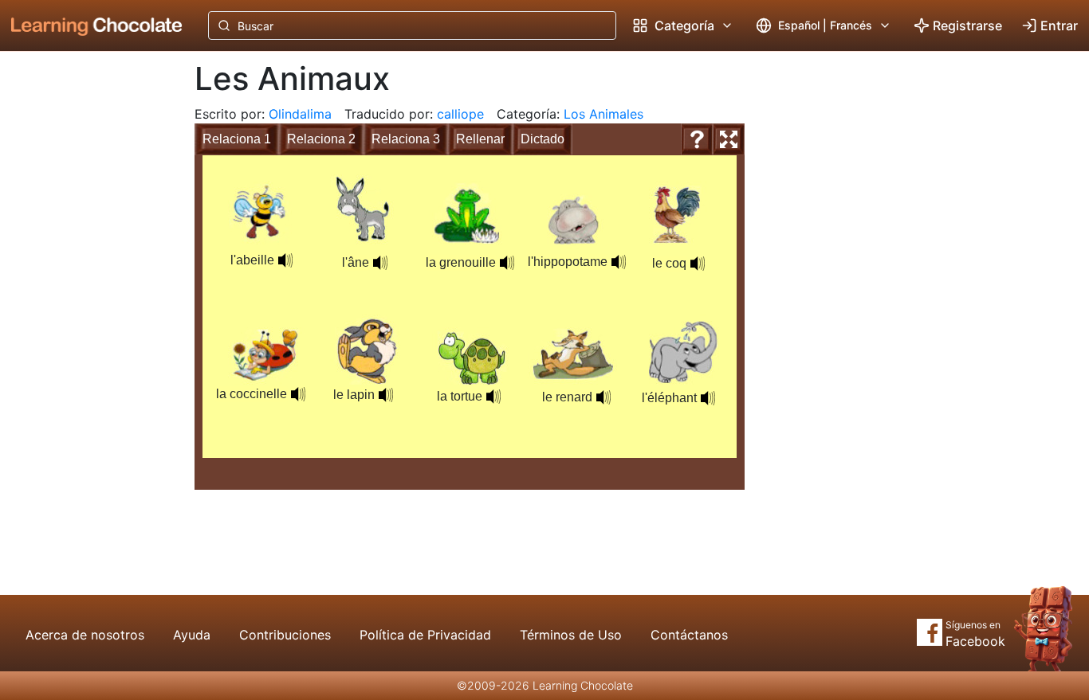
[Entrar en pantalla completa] (729, 139)
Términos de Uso (571, 635)
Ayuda (191, 635)
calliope (460, 114)
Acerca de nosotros (85, 635)
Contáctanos (689, 635)
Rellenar (480, 139)
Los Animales (603, 114)
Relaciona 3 (406, 139)
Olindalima (300, 114)
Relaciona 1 (236, 139)
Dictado (542, 139)
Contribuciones (285, 635)
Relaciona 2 (321, 139)
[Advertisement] (84, 314)
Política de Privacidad (425, 635)
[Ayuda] (697, 139)
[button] (380, 263)
